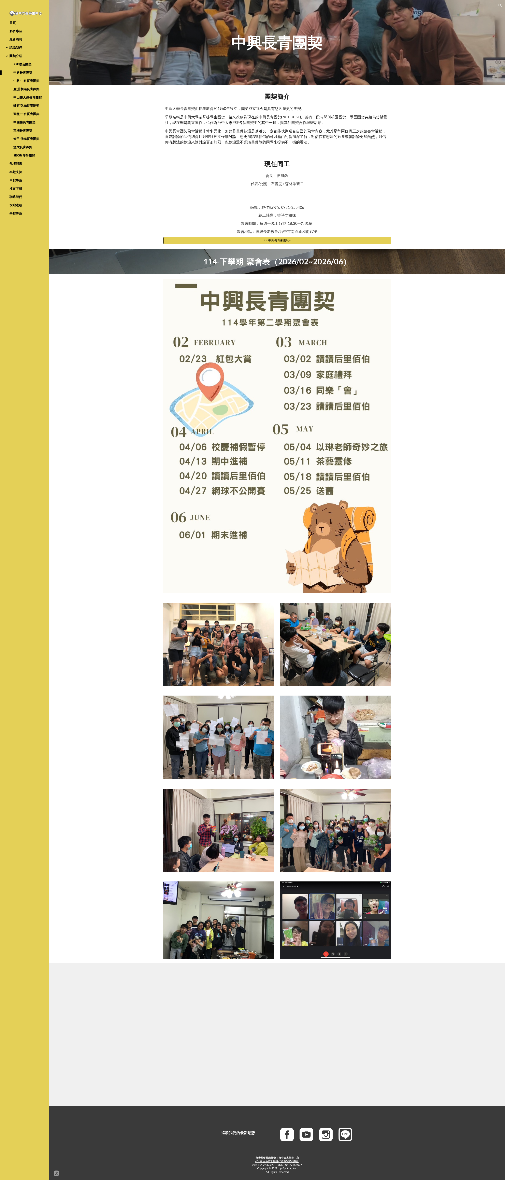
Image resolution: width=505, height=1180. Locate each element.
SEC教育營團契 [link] (24, 155)
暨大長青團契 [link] (22, 147)
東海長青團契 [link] (22, 130)
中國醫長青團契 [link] (24, 122)
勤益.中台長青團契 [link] (26, 114)
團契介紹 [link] (15, 56)
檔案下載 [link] (15, 188)
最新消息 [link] (15, 39)
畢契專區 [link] (15, 180)
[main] (277, 42)
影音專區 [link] (15, 31)
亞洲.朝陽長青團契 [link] (26, 89)
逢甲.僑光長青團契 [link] (26, 138)
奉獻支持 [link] (15, 172)
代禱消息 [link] (15, 163)
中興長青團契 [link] (22, 72)
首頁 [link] (12, 22)
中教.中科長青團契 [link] (26, 80)
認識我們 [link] (15, 47)
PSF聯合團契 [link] (22, 64)
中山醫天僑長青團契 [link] (27, 97)
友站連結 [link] (15, 205)
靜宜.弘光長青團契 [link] (26, 105)
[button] (500, 5)
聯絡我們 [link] (15, 197)
